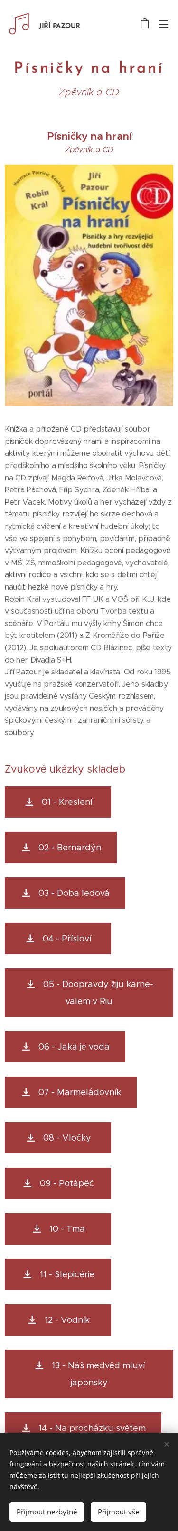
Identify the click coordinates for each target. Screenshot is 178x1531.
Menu (163, 23)
